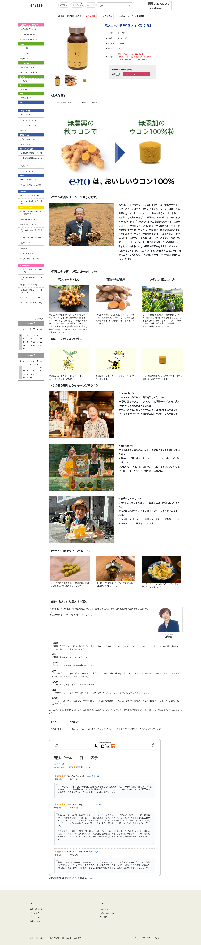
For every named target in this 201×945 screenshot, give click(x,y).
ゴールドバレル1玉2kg (29, 34)
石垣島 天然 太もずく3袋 (29, 40)
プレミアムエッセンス (28, 125)
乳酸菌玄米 (25, 89)
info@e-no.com (159, 8)
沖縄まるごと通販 (26, 207)
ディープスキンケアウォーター (31, 171)
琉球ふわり (25, 166)
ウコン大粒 (25, 53)
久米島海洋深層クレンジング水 (31, 153)
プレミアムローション (28, 115)
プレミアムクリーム (28, 139)
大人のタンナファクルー (29, 29)
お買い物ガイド (36, 909)
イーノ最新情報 (137, 16)
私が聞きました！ (74, 16)
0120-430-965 (161, 3)
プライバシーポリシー (38, 938)
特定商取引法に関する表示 (60, 938)
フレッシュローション (28, 120)
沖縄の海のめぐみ (107, 913)
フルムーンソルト (27, 98)
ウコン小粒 (25, 48)
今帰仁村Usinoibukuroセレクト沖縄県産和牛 (31, 213)
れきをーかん (25, 243)
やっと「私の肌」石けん (29, 180)
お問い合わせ (35, 921)
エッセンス (25, 131)
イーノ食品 (34, 913)
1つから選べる (25, 265)
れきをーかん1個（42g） (29, 285)
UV (22, 106)
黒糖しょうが (25, 248)
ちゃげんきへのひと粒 (28, 67)
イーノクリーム (26, 144)
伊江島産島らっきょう (28, 225)
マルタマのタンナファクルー (31, 237)
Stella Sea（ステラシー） (30, 72)
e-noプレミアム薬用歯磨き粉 (31, 196)
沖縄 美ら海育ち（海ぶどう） (31, 219)
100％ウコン (105, 909)
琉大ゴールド (25, 59)
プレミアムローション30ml (30, 298)
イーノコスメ (120, 16)
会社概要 (60, 16)
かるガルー (25, 81)
